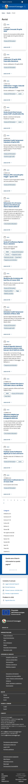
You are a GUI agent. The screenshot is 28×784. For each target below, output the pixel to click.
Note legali (6, 764)
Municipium (19, 779)
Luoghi (5, 706)
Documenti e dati (7, 650)
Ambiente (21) (7, 514)
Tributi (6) (6, 548)
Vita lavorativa (9, 662)
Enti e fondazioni (7, 643)
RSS (2, 774)
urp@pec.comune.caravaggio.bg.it (12, 732)
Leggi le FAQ (6, 747)
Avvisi (8, 24)
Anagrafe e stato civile (11, 657)
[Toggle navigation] (3, 6)
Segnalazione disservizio (9, 745)
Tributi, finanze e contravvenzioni (14, 678)
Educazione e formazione (12, 674)
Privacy (3, 777)
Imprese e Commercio (11, 664)
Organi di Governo (8, 635)
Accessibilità (4, 776)
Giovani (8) (6, 529)
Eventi (5, 709)
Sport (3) (6, 545)
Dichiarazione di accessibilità (10, 766)
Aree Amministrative (8, 638)
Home (3, 13)
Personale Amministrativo (10, 647)
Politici (5, 645)
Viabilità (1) (6, 551)
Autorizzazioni (9, 686)
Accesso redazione (23, 780)
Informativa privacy (8, 761)
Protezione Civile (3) (9, 536)
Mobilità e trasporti (11, 667)
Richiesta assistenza (8, 749)
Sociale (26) (6, 542)
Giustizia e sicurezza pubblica (13, 676)
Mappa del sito (5, 781)
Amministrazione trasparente (10, 757)
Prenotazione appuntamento (10, 742)
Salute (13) (6, 539)
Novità (8, 13)
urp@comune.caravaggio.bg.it (12, 735)
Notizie (5, 695)
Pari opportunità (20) (9, 532)
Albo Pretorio (6, 759)
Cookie (3, 779)
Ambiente (8, 681)
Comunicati (6, 697)
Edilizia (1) (6, 526)
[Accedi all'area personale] (22, 2)
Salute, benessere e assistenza (14, 683)
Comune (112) (7, 520)
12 (24, 500)
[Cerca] (25, 7)
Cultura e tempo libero (11, 660)
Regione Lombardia (7, 2)
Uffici (4, 640)
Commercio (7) (7, 517)
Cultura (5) (6, 523)
